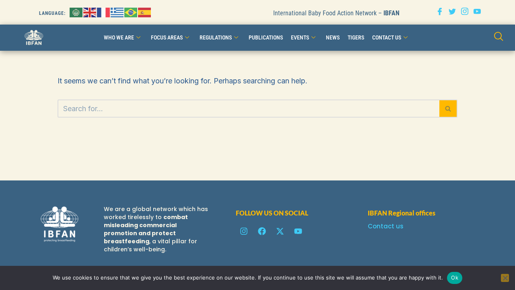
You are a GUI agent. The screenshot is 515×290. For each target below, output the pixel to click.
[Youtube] (477, 12)
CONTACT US (386, 37)
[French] (104, 12)
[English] (90, 12)
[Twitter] (452, 12)
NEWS (333, 37)
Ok (454, 277)
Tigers (356, 37)
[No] (505, 278)
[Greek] (117, 12)
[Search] (448, 108)
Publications (266, 37)
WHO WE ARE (119, 37)
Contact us (386, 226)
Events (300, 37)
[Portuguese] (131, 12)
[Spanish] (145, 12)
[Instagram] (464, 12)
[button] (498, 37)
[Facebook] (439, 12)
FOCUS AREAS (167, 37)
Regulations (216, 37)
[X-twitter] (280, 231)
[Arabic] (76, 12)
